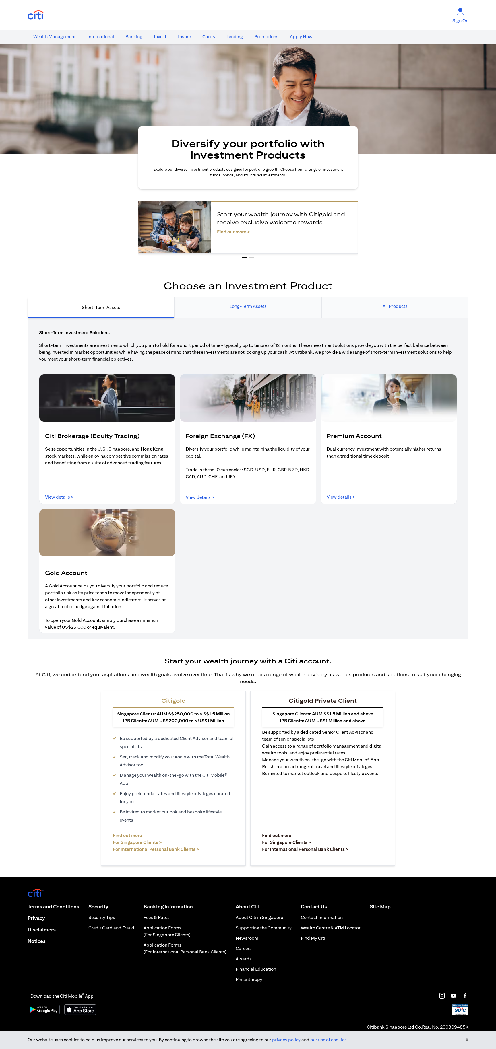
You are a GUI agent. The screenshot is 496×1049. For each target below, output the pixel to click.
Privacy (36, 918)
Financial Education (256, 969)
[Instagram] (442, 995)
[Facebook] (465, 995)
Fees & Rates (157, 917)
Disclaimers (42, 930)
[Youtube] (453, 995)
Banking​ (133, 36)
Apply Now (301, 36)
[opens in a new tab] (36, 15)
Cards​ (208, 36)
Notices (37, 941)
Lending (234, 36)
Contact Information (322, 917)
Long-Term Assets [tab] (248, 306)
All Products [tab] (395, 306)
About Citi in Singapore (259, 917)
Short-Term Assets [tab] (101, 307)
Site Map (380, 907)
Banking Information (168, 907)
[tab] (55, 37)
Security (98, 907)
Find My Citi (313, 938)
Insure (184, 36)
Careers (244, 948)
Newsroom (247, 938)
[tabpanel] (248, 478)
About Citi (247, 907)
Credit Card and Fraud (111, 928)
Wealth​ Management (54, 36)
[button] (244, 257)
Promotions (266, 36)
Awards (244, 959)
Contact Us (314, 907)
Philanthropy (249, 979)
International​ (100, 36)
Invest (160, 36)
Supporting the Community (264, 928)
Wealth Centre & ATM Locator (331, 928)
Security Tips (101, 917)
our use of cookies (328, 1039)
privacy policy (286, 1039)
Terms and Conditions (53, 907)
